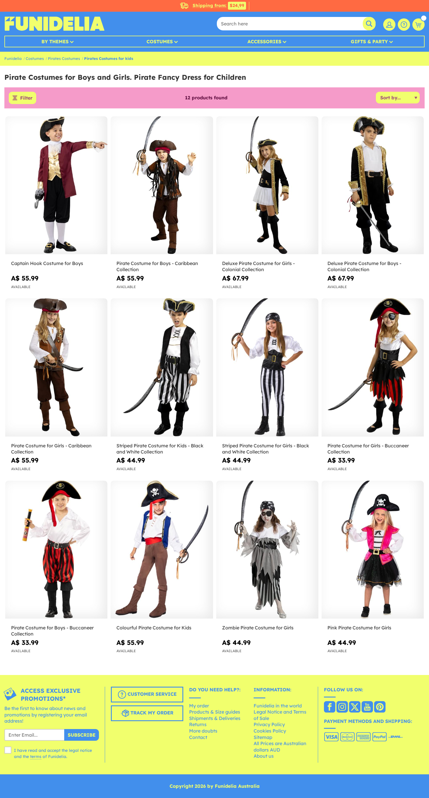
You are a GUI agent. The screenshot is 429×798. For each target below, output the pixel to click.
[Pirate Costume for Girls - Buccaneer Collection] (373, 367)
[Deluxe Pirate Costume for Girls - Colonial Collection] (267, 185)
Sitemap (263, 737)
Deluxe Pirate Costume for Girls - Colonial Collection (258, 266)
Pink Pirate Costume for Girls (359, 628)
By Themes (55, 41)
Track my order (151, 713)
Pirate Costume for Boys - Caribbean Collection (157, 266)
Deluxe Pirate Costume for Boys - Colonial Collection (364, 266)
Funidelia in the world (278, 706)
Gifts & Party (369, 41)
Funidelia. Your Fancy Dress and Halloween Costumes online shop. (54, 24)
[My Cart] (418, 24)
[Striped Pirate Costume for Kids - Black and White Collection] (162, 367)
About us (264, 756)
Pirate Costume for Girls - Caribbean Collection (51, 449)
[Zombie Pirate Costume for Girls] (267, 550)
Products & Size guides (214, 712)
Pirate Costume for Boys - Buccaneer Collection (52, 631)
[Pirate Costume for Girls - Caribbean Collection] (56, 367)
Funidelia (13, 58)
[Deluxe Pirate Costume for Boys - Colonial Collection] (373, 185)
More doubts (203, 731)
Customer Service (151, 694)
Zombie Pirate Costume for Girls (258, 628)
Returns (198, 724)
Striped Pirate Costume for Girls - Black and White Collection (265, 449)
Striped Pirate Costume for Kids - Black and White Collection (159, 449)
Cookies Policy (270, 731)
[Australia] (329, 707)
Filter (26, 98)
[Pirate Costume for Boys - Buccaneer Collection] (56, 550)
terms (35, 756)
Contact (198, 737)
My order (199, 706)
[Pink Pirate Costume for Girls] (373, 550)
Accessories (264, 41)
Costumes (160, 41)
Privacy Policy (269, 724)
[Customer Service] (404, 24)
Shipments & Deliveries (214, 718)
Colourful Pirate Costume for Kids (153, 628)
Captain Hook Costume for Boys (47, 263)
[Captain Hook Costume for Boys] (56, 185)
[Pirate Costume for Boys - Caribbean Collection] (162, 185)
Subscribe (81, 735)
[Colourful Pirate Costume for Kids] (162, 550)
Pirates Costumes (64, 58)
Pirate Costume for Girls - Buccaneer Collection (368, 449)
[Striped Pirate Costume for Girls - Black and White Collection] (267, 367)
